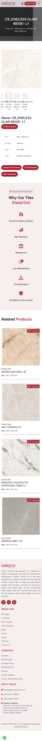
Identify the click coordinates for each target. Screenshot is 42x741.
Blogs (3, 629)
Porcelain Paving (7, 663)
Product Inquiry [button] (9, 126)
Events (4, 633)
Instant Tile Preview (11, 167)
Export (4, 637)
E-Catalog (5, 618)
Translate (24, 9)
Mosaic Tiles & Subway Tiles (12, 679)
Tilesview (4, 641)
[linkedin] (14, 602)
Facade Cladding (7, 675)
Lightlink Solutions (21, 727)
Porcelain (4, 656)
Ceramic (4, 671)
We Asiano (5, 614)
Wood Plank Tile (7, 667)
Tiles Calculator (7, 626)
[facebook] (3, 602)
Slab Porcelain (6, 659)
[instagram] (9, 602)
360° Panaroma (9, 174)
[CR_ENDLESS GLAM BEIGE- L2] (21, 69)
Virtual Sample (30, 167)
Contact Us (5, 645)
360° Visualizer (33, 331)
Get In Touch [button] (30, 3)
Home (7, 29)
